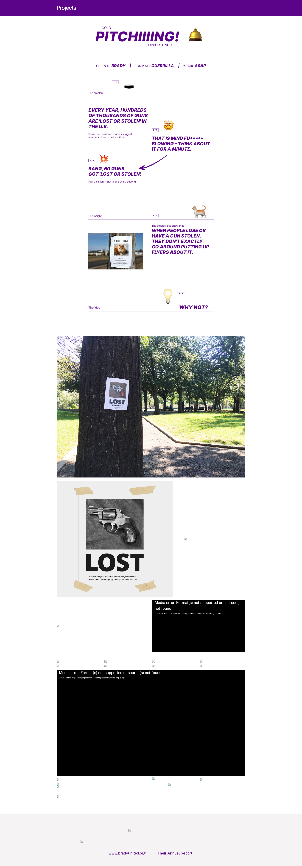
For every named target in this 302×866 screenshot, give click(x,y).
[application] (199, 626)
